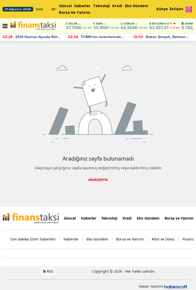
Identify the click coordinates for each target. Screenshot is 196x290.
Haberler (82, 6)
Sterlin (128, 23)
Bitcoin (162, 23)
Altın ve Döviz (163, 239)
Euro (99, 23)
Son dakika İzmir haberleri (33, 239)
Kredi (117, 6)
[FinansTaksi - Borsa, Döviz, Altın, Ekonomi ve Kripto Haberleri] (31, 218)
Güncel (65, 6)
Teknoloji (101, 6)
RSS (49, 271)
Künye (162, 9)
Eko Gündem (136, 6)
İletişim (176, 9)
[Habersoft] (175, 286)
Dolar (72, 23)
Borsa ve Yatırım (74, 13)
